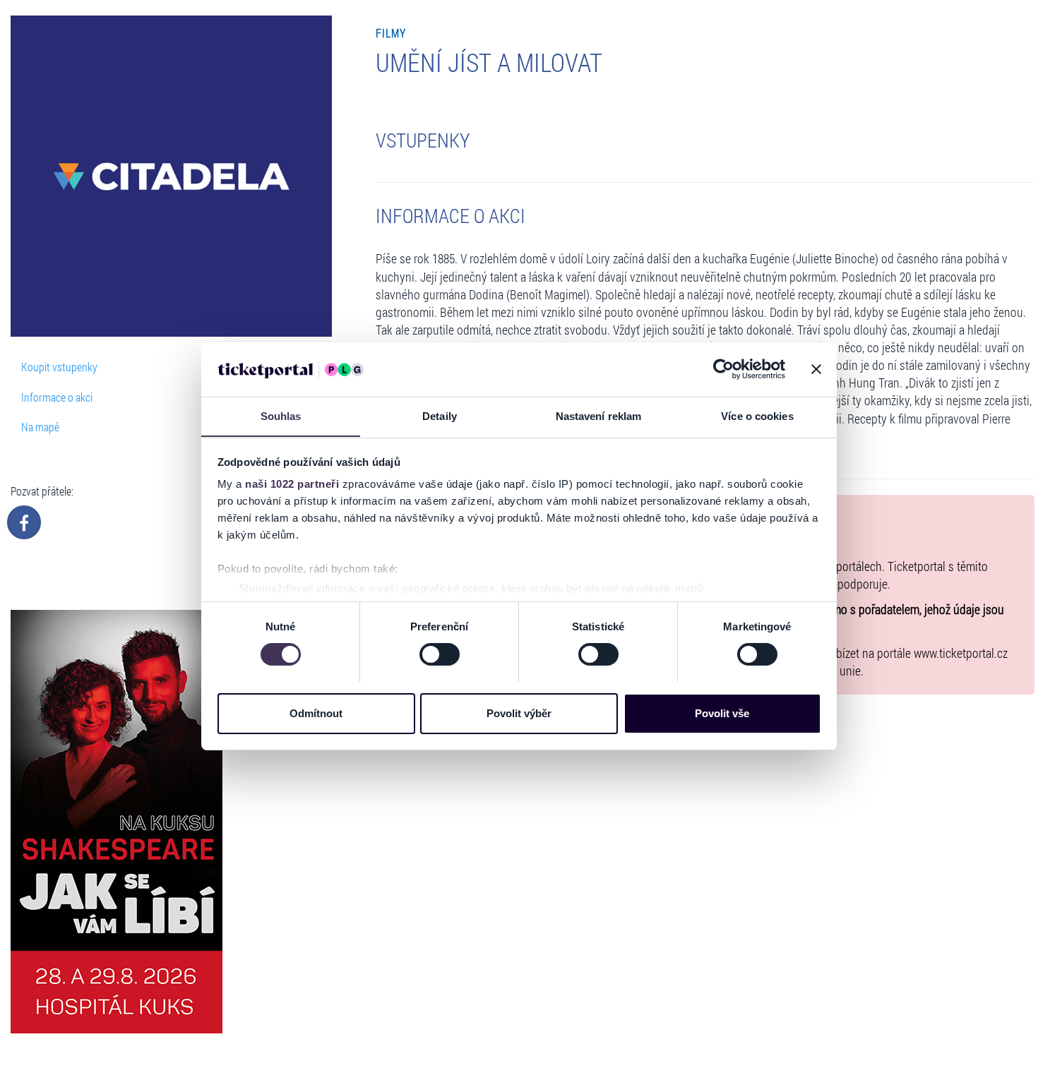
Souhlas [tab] (281, 415)
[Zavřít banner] (816, 369)
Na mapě (40, 426)
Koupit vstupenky (59, 366)
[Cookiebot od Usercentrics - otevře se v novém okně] (723, 369)
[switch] (439, 654)
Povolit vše (722, 713)
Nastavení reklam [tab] (599, 415)
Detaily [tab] (439, 415)
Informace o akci (57, 397)
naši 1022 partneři (292, 484)
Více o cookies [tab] (757, 415)
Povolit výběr (519, 713)
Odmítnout (316, 713)
